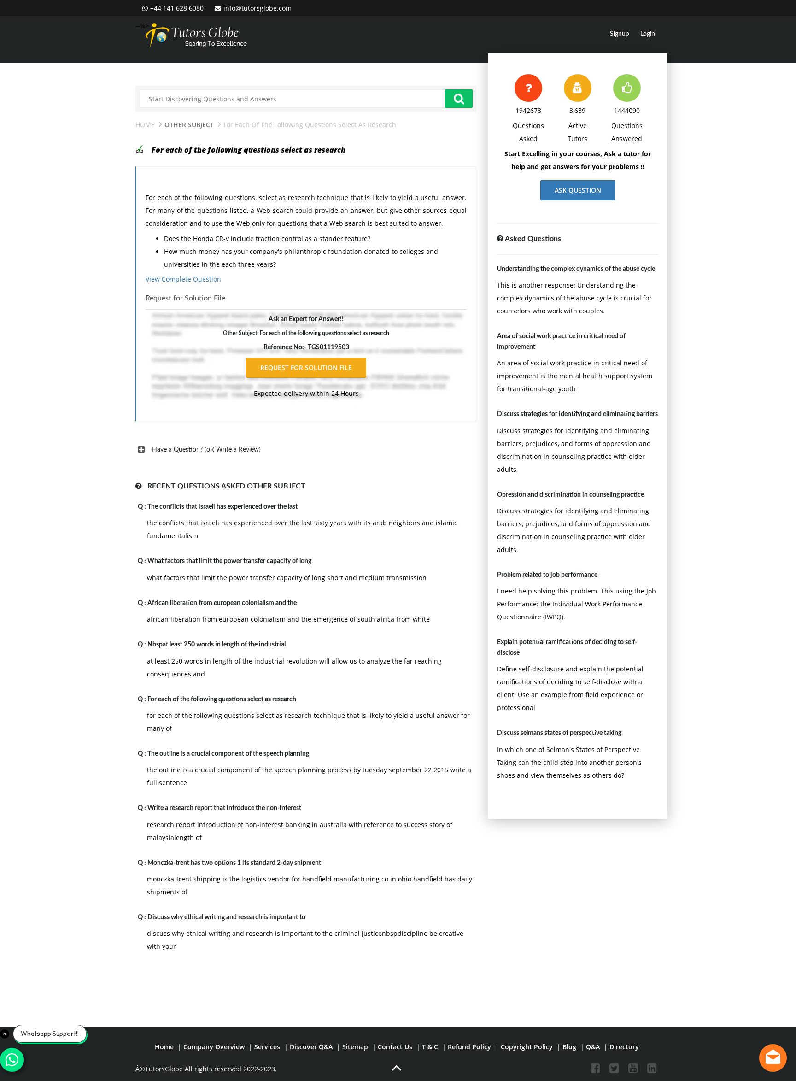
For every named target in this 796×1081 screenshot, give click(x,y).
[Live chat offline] (773, 1058)
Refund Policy (469, 1046)
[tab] (306, 449)
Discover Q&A (311, 1046)
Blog (569, 1046)
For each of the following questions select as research (221, 699)
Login (647, 34)
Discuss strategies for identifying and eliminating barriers (577, 414)
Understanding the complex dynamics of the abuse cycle (576, 269)
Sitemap (355, 1046)
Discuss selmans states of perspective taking (559, 733)
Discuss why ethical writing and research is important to (226, 917)
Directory (624, 1046)
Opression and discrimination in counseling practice (570, 495)
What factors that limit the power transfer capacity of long (229, 561)
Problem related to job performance (547, 575)
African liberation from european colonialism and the (222, 603)
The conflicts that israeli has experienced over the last (222, 507)
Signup (619, 34)
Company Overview (214, 1046)
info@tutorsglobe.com (257, 8)
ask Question (578, 190)
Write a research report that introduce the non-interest (224, 808)
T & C (430, 1046)
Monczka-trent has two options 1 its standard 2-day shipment (234, 863)
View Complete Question (183, 279)
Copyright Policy (527, 1046)
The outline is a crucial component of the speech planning (228, 754)
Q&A (593, 1046)
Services (267, 1046)
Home (145, 124)
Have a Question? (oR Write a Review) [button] (206, 449)
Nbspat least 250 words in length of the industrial (216, 644)
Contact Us (395, 1046)
